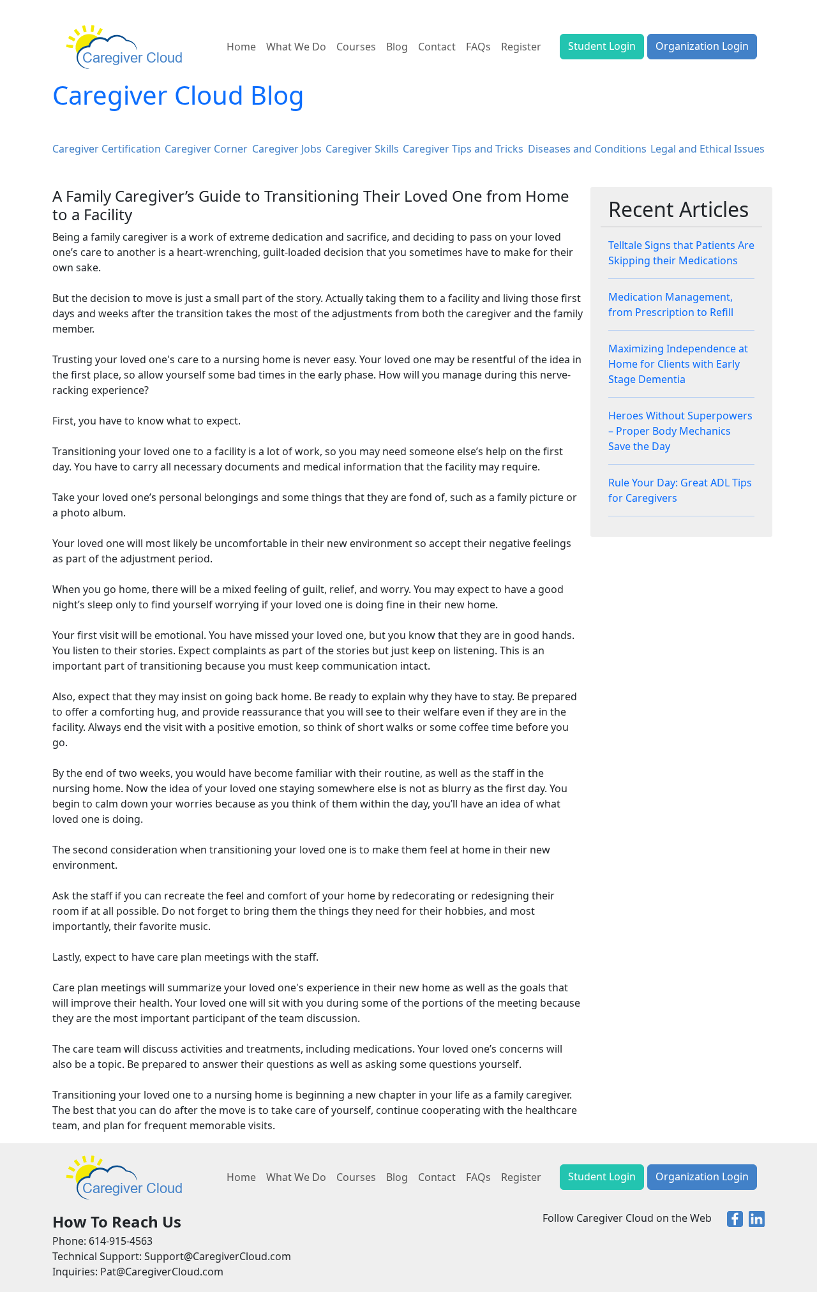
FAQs (478, 47)
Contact (437, 47)
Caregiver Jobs (287, 149)
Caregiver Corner (206, 149)
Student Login (602, 46)
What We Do (296, 47)
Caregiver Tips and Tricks (463, 149)
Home (241, 47)
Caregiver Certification (106, 149)
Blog (397, 47)
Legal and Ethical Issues (707, 149)
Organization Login (702, 46)
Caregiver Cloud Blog (178, 94)
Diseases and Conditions (587, 149)
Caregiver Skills (362, 149)
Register (521, 47)
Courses (356, 47)
